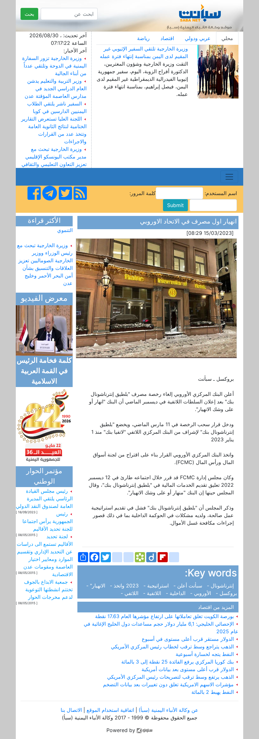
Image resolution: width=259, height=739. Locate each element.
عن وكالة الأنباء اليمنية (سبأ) (167, 710)
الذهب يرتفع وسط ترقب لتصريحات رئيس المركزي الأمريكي (171, 677)
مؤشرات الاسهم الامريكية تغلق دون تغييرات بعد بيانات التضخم (169, 684)
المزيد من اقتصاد (217, 607)
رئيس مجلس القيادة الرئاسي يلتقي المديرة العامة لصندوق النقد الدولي (44, 498)
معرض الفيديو (44, 299)
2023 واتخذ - (125, 585)
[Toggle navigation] (229, 176)
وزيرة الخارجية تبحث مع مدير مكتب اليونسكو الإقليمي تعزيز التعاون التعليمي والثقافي (54, 156)
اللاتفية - (153, 593)
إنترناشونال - (221, 585)
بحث (29, 14)
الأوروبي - (201, 593)
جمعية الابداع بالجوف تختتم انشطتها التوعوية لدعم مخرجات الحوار (48, 589)
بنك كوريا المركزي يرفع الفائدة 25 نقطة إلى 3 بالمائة (178, 662)
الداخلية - (176, 593)
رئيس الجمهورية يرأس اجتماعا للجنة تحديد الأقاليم (47, 521)
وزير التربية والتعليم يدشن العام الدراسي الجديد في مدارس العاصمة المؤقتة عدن (56, 88)
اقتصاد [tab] (167, 38)
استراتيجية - (157, 585)
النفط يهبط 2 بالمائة (213, 692)
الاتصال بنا (71, 710)
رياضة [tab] (143, 38)
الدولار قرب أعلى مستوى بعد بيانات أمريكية (188, 669)
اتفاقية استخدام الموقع (110, 710)
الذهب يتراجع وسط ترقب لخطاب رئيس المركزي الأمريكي (173, 646)
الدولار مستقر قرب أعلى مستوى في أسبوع (188, 639)
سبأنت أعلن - (188, 585)
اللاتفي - (131, 593)
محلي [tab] (227, 38)
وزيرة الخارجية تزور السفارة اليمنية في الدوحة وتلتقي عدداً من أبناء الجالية (54, 65)
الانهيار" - (96, 585)
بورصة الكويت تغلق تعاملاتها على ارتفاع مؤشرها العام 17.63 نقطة (165, 616)
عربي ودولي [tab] (198, 38)
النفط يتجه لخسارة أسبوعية (205, 654)
